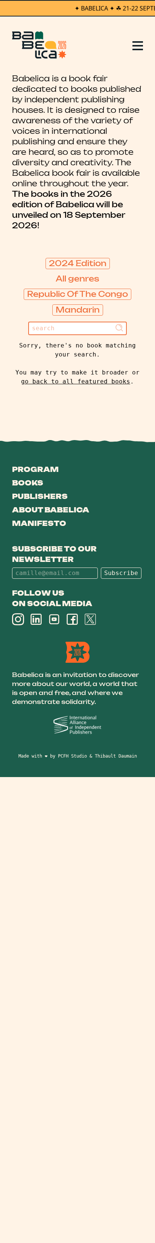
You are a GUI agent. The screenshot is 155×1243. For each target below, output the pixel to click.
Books (27, 483)
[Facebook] (72, 619)
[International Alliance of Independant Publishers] (77, 725)
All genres (77, 278)
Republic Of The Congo (77, 294)
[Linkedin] (36, 619)
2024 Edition (77, 263)
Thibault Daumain (116, 756)
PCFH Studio (72, 756)
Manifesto (39, 523)
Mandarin (78, 309)
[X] (90, 619)
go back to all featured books (75, 381)
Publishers (40, 496)
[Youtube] (54, 619)
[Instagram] (18, 619)
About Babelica (50, 510)
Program (35, 469)
